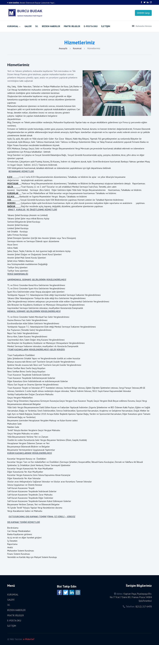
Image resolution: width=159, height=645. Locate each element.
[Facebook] (59, 592)
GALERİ (28, 26)
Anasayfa (63, 48)
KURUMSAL (12, 26)
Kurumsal (77, 48)
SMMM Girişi (143, 12)
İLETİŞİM (105, 26)
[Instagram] (77, 592)
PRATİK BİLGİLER (72, 26)
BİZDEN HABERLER (51, 26)
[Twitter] (65, 592)
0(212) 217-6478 (143, 606)
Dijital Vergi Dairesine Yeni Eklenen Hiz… (37, 3)
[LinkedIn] (71, 592)
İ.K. (36, 26)
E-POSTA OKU (91, 26)
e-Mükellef (28, 639)
